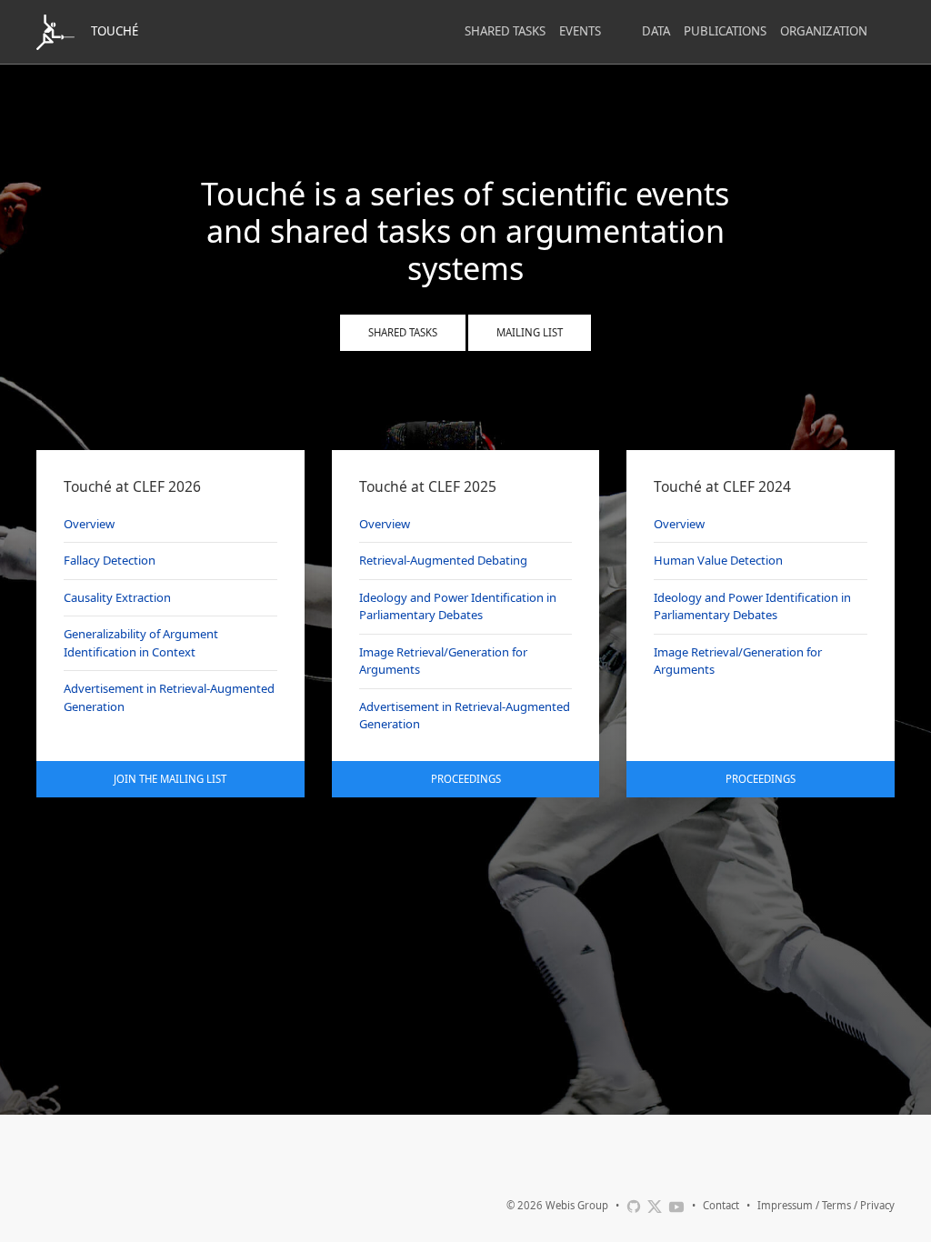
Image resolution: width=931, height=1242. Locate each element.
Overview (89, 524)
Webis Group (577, 1205)
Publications (725, 31)
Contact (721, 1205)
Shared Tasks (505, 31)
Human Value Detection (718, 560)
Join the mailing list (170, 779)
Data (656, 31)
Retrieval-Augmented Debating (443, 560)
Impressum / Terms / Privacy (826, 1205)
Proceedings (466, 779)
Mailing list (529, 332)
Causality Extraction (117, 597)
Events (580, 31)
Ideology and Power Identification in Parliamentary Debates (457, 606)
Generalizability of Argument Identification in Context (141, 643)
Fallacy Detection (109, 560)
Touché (114, 31)
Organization (823, 31)
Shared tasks (402, 332)
